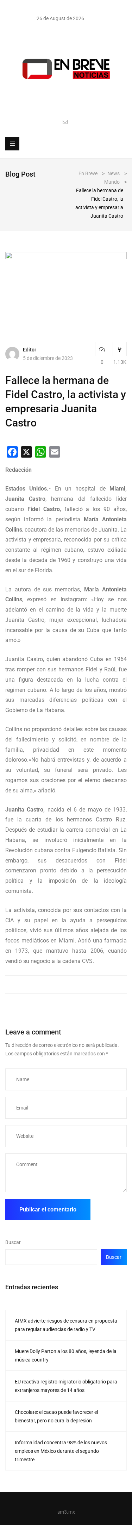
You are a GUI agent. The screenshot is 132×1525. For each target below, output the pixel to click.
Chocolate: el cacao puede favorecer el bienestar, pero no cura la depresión (56, 1416)
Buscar (13, 1242)
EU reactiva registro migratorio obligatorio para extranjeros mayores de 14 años (66, 1386)
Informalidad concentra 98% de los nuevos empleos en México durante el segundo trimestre (61, 1451)
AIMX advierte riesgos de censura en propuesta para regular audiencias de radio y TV (66, 1325)
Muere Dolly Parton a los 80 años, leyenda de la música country (66, 1355)
